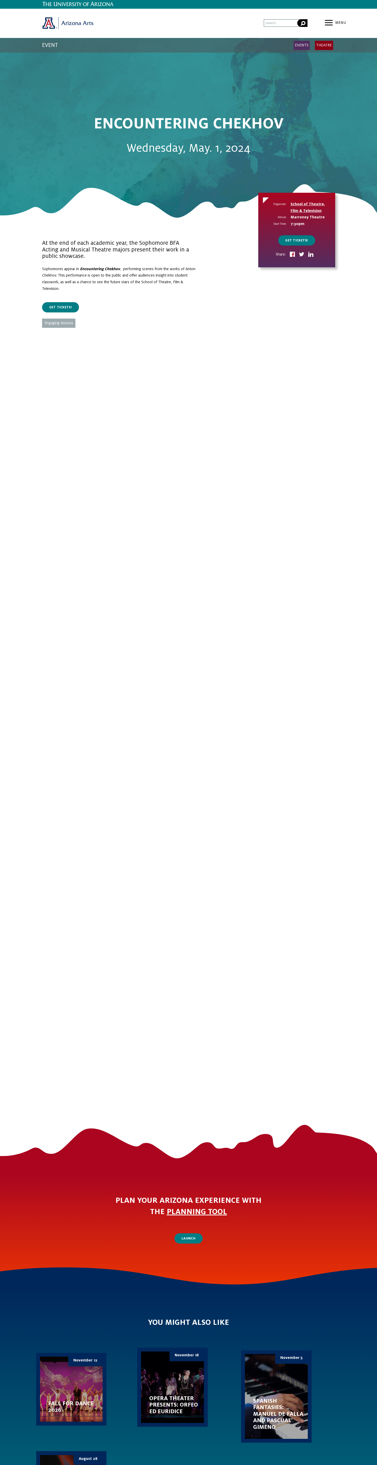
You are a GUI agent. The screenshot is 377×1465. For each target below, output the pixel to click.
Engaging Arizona (59, 323)
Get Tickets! (296, 240)
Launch (188, 1238)
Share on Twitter (301, 255)
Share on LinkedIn (310, 255)
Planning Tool (197, 1212)
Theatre (324, 45)
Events (302, 45)
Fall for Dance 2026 (71, 1389)
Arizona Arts (67, 23)
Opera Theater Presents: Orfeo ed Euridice (172, 1387)
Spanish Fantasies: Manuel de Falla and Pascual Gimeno (276, 1396)
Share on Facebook (292, 255)
